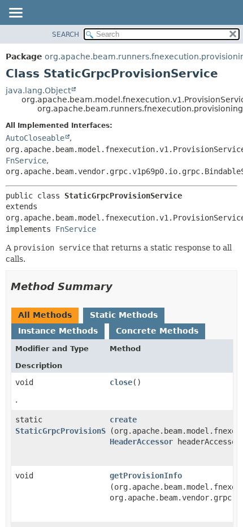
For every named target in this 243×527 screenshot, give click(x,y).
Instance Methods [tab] (58, 330)
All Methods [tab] (45, 314)
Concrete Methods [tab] (157, 330)
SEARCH (65, 34)
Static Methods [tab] (124, 314)
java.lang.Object (38, 90)
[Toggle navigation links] (15, 13)
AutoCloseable (35, 137)
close (121, 382)
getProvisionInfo (146, 475)
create (123, 419)
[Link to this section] (120, 286)
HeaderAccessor (141, 441)
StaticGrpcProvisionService (74, 430)
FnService (26, 160)
